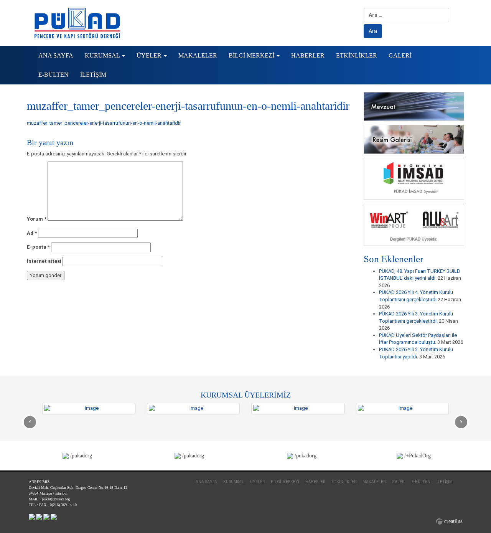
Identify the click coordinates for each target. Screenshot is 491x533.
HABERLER (308, 55)
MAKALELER (197, 55)
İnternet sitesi (44, 261)
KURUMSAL (103, 55)
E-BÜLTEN (53, 74)
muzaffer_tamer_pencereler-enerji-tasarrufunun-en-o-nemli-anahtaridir (104, 123)
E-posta (38, 247)
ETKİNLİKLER (356, 55)
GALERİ (400, 55)
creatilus (453, 521)
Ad (32, 233)
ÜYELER (150, 55)
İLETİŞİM (93, 74)
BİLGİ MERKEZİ (252, 55)
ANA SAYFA (55, 55)
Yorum (36, 219)
